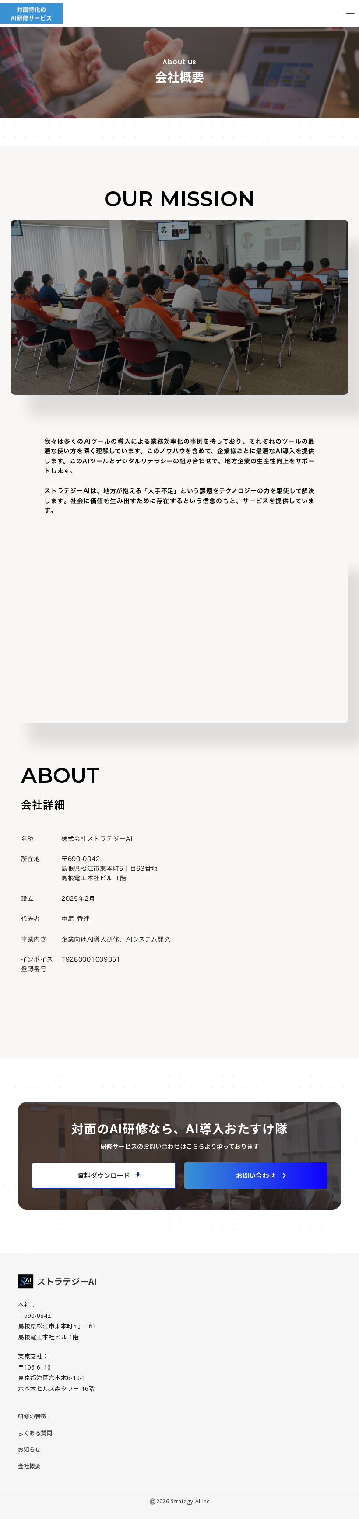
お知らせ (29, 1449)
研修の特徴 (32, 1416)
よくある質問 (35, 1433)
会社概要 (29, 1466)
